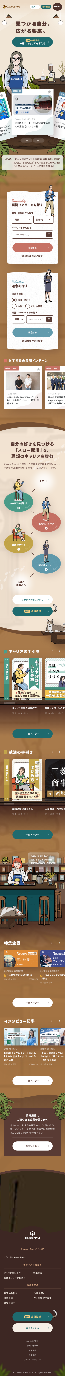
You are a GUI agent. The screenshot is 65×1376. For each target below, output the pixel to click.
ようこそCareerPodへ (15, 1257)
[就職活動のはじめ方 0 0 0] (27, 780)
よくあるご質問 (33, 1341)
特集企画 (37, 1273)
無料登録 (46, 6)
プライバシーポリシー (32, 1359)
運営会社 (32, 1350)
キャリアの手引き (12, 1273)
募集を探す (9, 1302)
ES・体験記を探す (43, 1298)
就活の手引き (10, 1293)
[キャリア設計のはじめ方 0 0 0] (27, 679)
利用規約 (32, 1355)
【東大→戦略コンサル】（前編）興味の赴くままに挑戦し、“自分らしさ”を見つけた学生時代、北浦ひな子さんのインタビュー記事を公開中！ (37, 162)
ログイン (34, 6)
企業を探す (39, 1293)
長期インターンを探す (14, 1277)
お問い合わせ (32, 1345)
